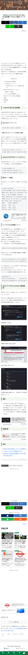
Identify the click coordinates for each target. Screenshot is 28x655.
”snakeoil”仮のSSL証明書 (9, 81)
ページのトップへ (23, 458)
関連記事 (6, 100)
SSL (11, 465)
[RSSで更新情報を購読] (20, 519)
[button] (18, 26)
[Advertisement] (14, 47)
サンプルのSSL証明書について (12, 93)
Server (16, 465)
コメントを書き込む (14, 622)
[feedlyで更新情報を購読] (7, 519)
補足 (5, 98)
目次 (12, 78)
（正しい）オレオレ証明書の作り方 (12, 451)
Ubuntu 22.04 (5, 465)
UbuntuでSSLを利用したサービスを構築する (14, 448)
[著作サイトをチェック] (7, 515)
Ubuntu (20, 465)
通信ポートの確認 (9, 91)
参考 (5, 102)
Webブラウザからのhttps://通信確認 (12, 96)
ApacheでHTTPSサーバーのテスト (12, 89)
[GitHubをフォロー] (20, 515)
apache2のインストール (10, 83)
